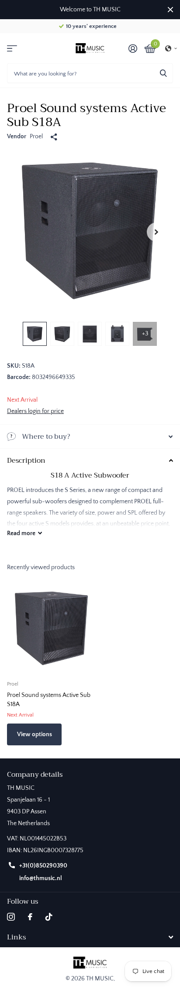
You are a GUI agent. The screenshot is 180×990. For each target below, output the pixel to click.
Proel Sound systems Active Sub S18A (48, 700)
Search (163, 73)
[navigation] (35, 334)
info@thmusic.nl (40, 878)
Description (26, 460)
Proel (36, 136)
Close (170, 9)
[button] (171, 48)
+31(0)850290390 (43, 865)
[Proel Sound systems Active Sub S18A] (51, 629)
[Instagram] (11, 917)
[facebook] (30, 916)
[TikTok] (48, 917)
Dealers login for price (35, 411)
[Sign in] (132, 48)
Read (21, 533)
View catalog (12, 48)
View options (34, 734)
